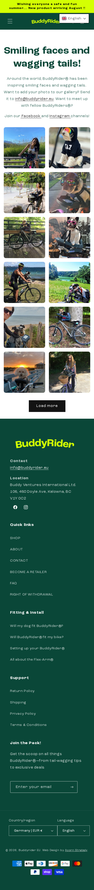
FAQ (13, 583)
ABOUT (16, 549)
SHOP (15, 538)
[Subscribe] (71, 787)
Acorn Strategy (76, 850)
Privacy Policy (23, 713)
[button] (10, 21)
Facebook (31, 116)
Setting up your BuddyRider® (37, 648)
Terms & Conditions (28, 725)
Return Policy (22, 691)
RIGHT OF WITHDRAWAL (31, 594)
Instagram (60, 116)
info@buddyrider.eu (34, 99)
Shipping (18, 702)
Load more (47, 406)
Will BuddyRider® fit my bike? (36, 637)
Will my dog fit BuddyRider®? (36, 626)
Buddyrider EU (30, 850)
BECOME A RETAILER (28, 572)
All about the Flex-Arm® (31, 659)
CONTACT (19, 560)
